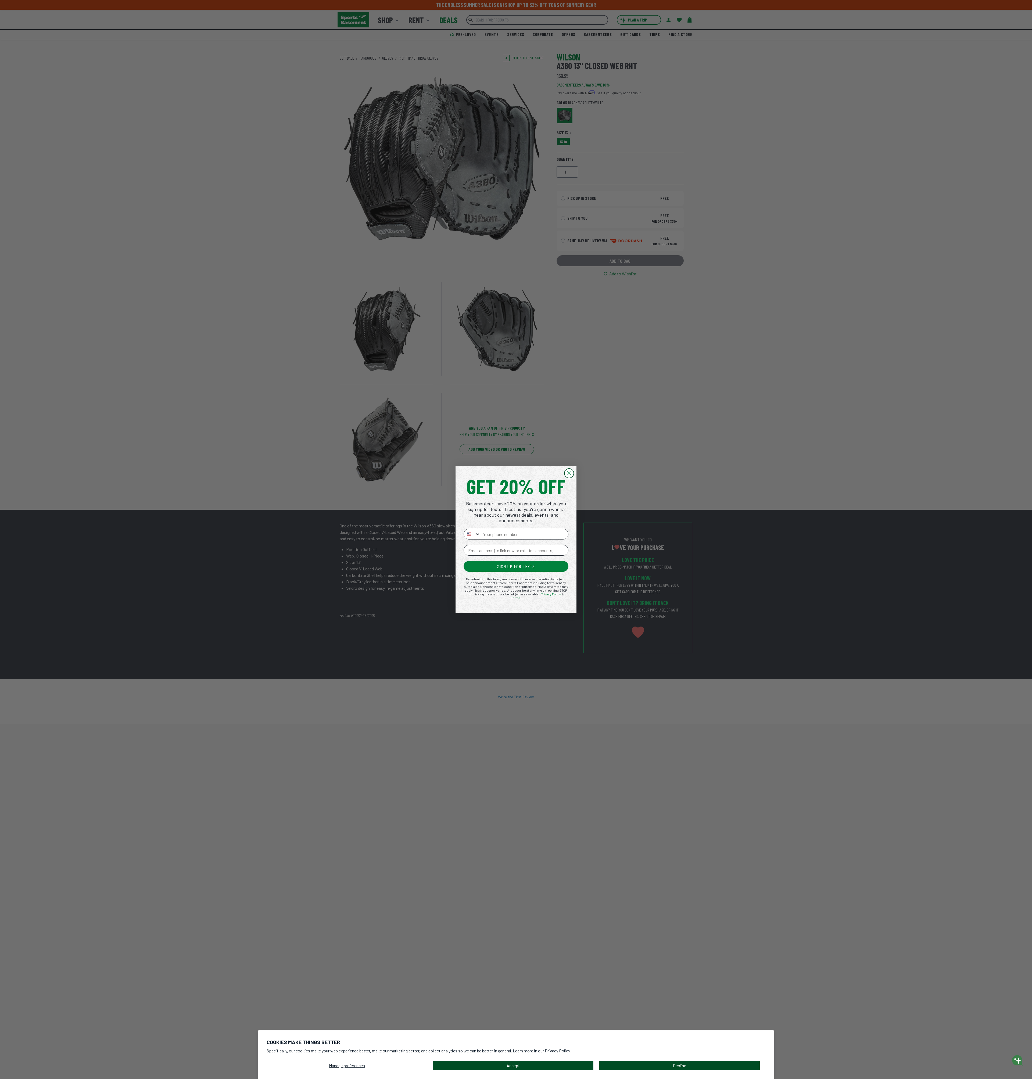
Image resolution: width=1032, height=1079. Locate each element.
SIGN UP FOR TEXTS (516, 566)
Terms (516, 598)
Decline (679, 1065)
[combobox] (472, 534)
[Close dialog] (569, 473)
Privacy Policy (551, 594)
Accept (513, 1065)
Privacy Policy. (558, 1050)
